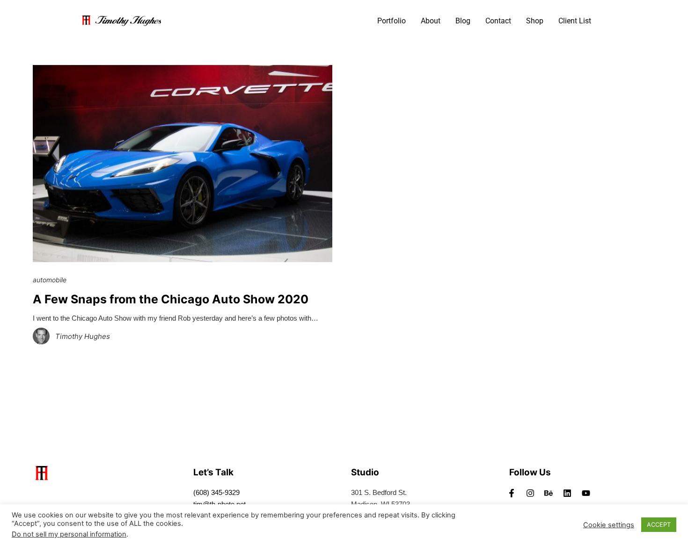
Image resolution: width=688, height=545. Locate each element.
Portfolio (391, 20)
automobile (49, 280)
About (430, 20)
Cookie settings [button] (608, 525)
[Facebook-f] (512, 493)
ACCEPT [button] (659, 524)
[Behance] (549, 493)
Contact (498, 20)
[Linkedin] (567, 493)
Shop (534, 20)
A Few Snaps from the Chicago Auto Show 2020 (170, 299)
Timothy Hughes (82, 336)
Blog (462, 20)
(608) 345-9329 (216, 492)
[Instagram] (530, 493)
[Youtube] (586, 493)
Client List (574, 20)
